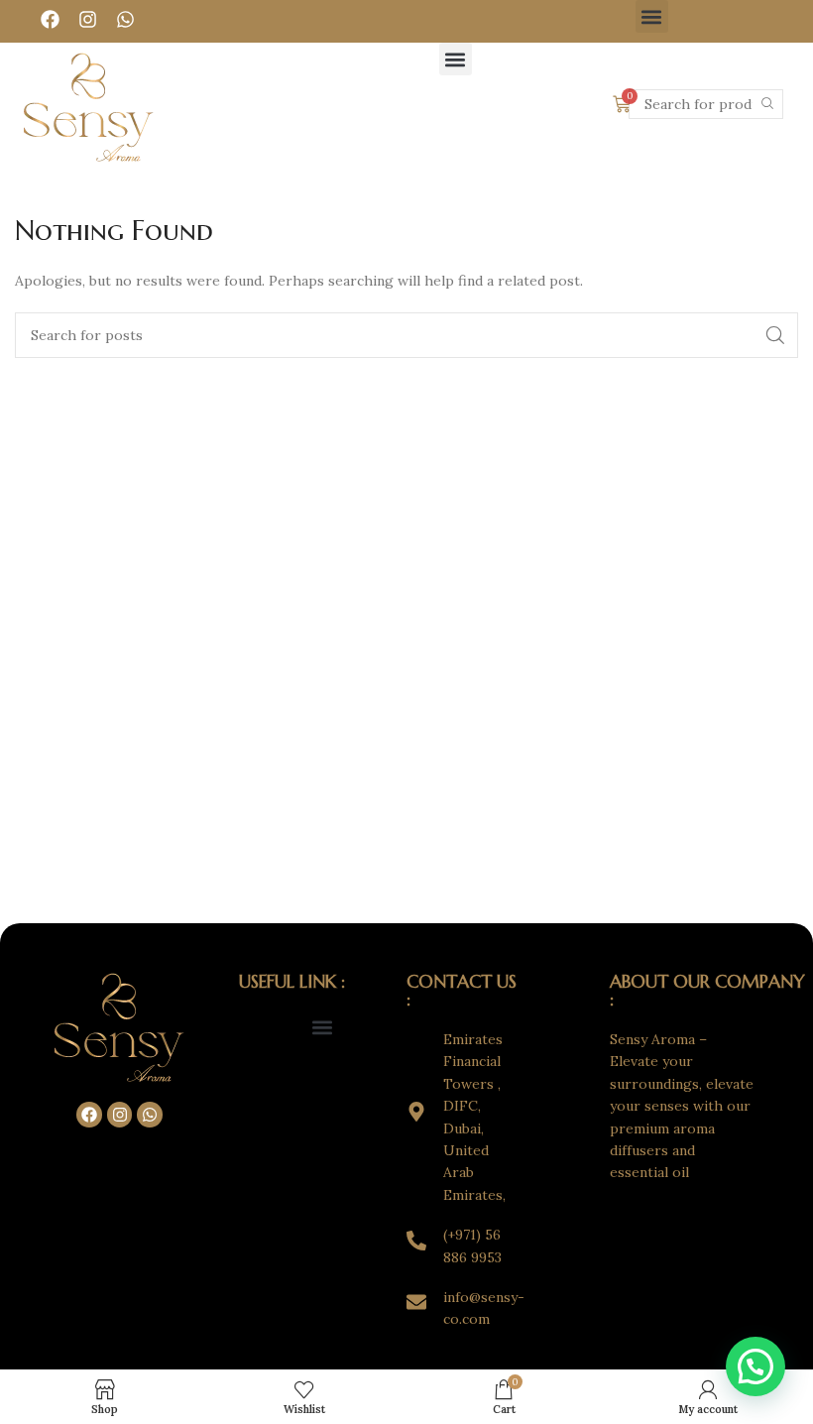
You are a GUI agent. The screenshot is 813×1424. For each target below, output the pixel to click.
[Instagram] (88, 19)
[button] (652, 16)
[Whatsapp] (126, 19)
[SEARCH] (768, 104)
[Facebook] (50, 19)
